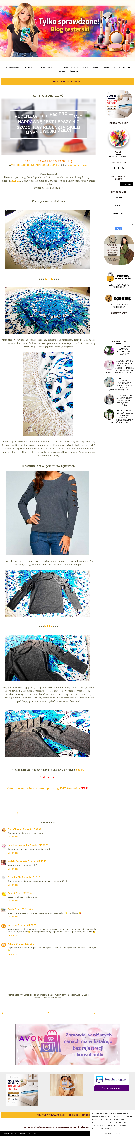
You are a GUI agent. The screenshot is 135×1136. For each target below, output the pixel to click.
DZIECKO (29, 68)
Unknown (12, 925)
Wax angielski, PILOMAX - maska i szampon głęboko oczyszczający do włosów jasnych (120, 416)
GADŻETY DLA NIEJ (69, 68)
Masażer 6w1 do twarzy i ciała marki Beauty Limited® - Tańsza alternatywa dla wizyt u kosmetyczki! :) (120, 367)
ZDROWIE (61, 71)
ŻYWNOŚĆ (74, 71)
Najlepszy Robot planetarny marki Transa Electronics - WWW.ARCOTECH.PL (120, 384)
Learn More (107, 1133)
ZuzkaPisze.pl (15, 829)
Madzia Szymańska (17, 861)
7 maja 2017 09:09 (32, 829)
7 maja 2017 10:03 (39, 845)
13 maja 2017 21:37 (25, 944)
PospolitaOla (14, 877)
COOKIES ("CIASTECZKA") (83, 1115)
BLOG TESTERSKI (21, 1133)
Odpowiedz (13, 837)
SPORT (95, 68)
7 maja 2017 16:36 (24, 909)
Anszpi (11, 893)
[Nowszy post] (2, 1013)
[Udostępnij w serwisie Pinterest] (22, 813)
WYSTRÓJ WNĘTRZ (122, 68)
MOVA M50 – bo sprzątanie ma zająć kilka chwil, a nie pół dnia (124, 400)
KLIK (49, 278)
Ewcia (11, 909)
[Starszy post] (95, 1013)
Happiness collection (19, 845)
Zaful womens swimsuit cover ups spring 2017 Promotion (43, 788)
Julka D (11, 944)
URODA (106, 68)
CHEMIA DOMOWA (12, 68)
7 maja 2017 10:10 (37, 861)
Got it (118, 1133)
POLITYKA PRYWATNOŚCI (51, 1115)
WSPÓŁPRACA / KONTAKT (67, 81)
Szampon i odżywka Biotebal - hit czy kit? (124, 350)
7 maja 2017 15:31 (25, 893)
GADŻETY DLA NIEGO (47, 68)
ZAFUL (80, 769)
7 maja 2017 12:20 (31, 877)
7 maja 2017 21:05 (27, 925)
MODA (85, 68)
